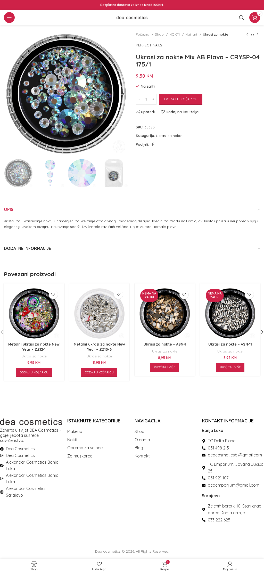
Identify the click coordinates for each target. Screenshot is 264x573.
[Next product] (257, 34)
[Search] (241, 17)
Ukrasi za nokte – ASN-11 (230, 344)
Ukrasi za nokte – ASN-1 (165, 344)
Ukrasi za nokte (215, 34)
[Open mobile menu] (9, 17)
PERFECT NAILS (149, 45)
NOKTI (175, 34)
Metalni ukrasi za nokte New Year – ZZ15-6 (99, 347)
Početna (143, 34)
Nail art (191, 34)
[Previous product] (247, 34)
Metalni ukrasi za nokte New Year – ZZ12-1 (34, 347)
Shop (160, 34)
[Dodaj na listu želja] (53, 294)
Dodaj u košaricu (180, 99)
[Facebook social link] (152, 144)
